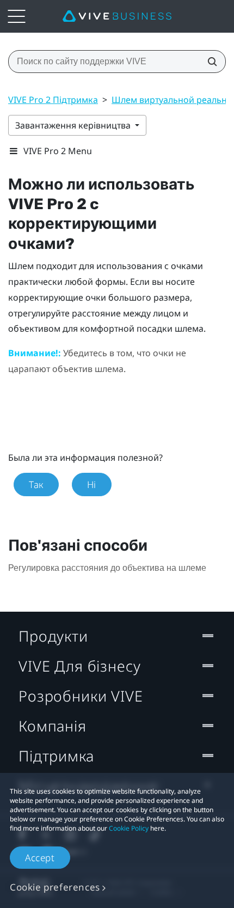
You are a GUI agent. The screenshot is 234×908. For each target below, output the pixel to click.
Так (36, 484)
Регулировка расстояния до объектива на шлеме (107, 567)
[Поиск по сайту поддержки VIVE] (209, 61)
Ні (91, 484)
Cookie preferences (55, 887)
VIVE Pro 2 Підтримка (53, 100)
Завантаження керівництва (74, 125)
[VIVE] (117, 16)
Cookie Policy (129, 828)
